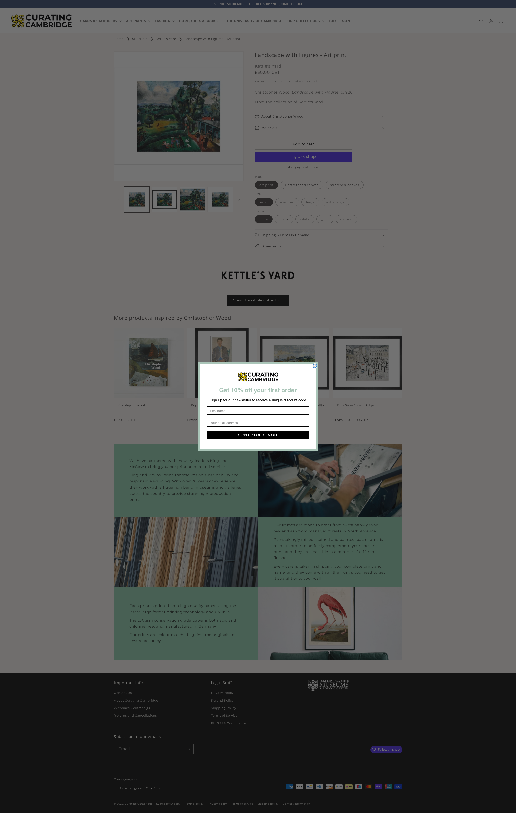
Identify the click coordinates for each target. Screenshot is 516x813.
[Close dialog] (315, 366)
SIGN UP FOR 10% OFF (258, 434)
